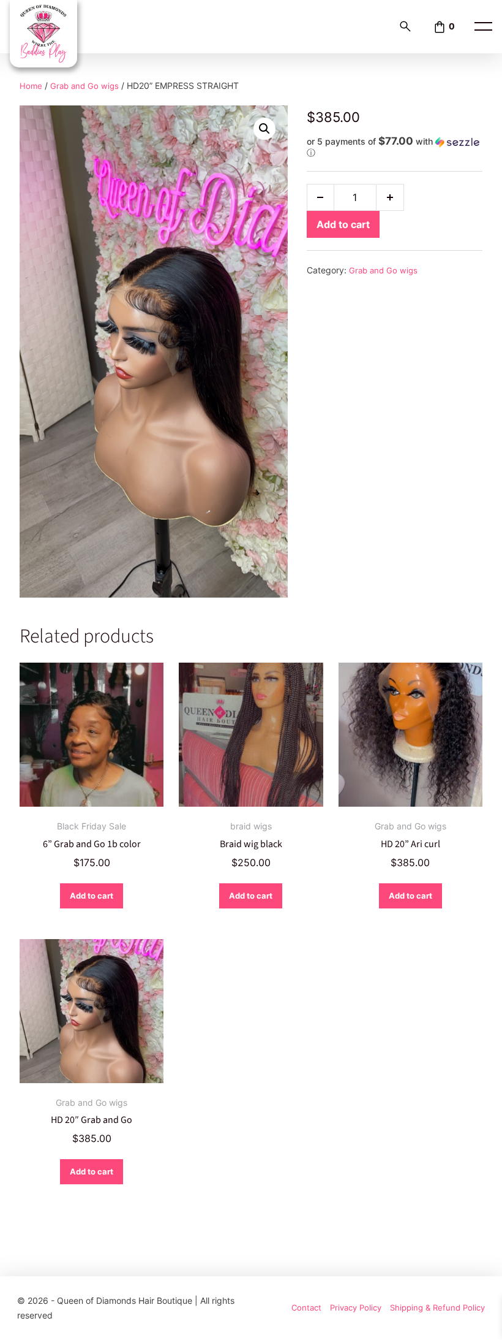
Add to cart (343, 224)
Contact (306, 1307)
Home (31, 86)
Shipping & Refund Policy (437, 1307)
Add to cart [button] (91, 895)
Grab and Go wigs (84, 86)
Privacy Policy (355, 1307)
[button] (264, 129)
